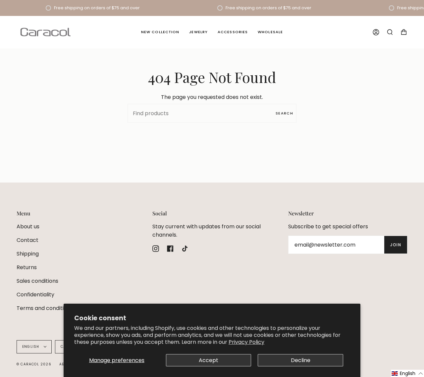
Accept (208, 360)
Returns (27, 267)
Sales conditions (37, 281)
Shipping (28, 254)
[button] (407, 373)
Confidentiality (35, 294)
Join (395, 245)
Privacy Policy (246, 342)
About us (28, 226)
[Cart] (404, 32)
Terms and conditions (45, 308)
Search (284, 113)
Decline (300, 360)
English (31, 346)
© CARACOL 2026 (34, 364)
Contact (27, 240)
